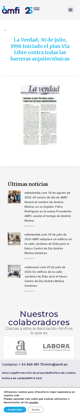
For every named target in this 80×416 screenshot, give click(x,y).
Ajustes (36, 409)
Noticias (13, 30)
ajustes (33, 402)
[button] (70, 10)
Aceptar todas (15, 409)
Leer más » (29, 226)
